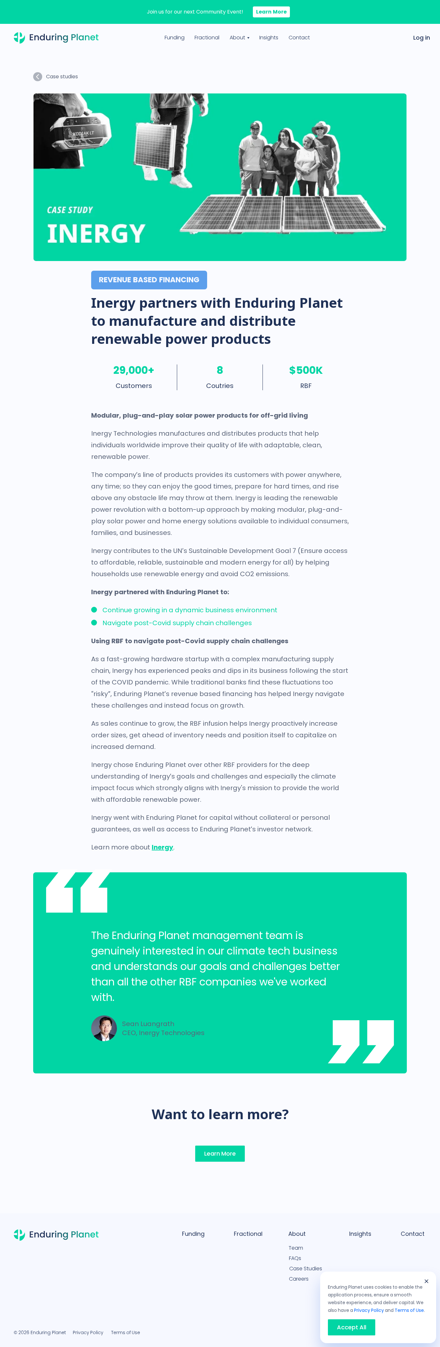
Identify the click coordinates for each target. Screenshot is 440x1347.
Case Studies (305, 1268)
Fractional (207, 37)
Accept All (351, 1327)
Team (296, 1248)
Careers (299, 1279)
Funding (175, 37)
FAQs (295, 1258)
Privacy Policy (88, 1332)
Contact (299, 37)
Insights (268, 37)
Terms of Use (125, 1332)
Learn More (271, 12)
